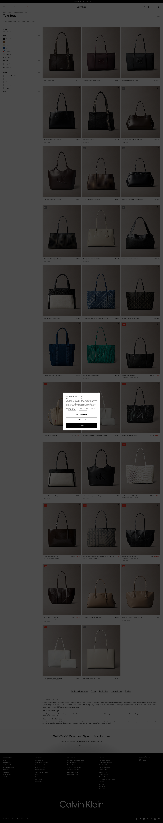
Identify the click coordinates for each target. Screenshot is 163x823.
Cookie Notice (72, 410)
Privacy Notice (83, 410)
